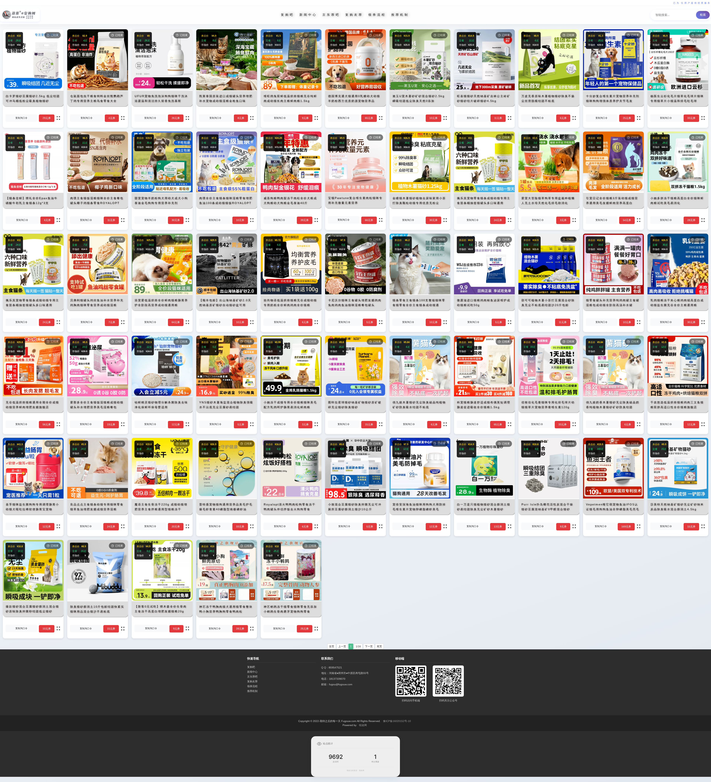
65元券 (369, 118)
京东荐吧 (331, 14)
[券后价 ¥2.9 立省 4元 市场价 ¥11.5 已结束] (97, 89)
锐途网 (363, 725)
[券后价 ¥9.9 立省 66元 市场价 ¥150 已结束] (355, 191)
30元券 (176, 220)
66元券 (369, 220)
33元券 (691, 118)
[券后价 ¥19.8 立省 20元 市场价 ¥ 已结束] (162, 497)
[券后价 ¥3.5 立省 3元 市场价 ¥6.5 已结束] (548, 191)
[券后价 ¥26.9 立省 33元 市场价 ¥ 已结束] (226, 497)
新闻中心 (308, 14)
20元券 (176, 526)
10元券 (433, 118)
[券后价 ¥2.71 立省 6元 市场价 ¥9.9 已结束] (33, 191)
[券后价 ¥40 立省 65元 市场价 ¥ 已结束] (484, 395)
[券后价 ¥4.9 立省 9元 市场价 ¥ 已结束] (162, 599)
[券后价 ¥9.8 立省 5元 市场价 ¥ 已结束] (355, 497)
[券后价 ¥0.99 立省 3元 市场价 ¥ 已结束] (291, 395)
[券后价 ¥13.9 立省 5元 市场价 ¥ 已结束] (226, 395)
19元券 (111, 424)
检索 (703, 14)
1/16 (358, 646)
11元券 (498, 118)
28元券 (691, 220)
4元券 (112, 118)
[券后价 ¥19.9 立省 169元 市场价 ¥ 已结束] (613, 497)
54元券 (627, 220)
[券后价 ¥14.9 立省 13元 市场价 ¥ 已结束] (484, 497)
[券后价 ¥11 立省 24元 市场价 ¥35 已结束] (484, 191)
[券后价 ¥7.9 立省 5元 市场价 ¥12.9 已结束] (355, 293)
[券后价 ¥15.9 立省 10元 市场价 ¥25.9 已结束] (420, 89)
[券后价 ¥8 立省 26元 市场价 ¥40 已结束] (162, 89)
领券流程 (377, 14)
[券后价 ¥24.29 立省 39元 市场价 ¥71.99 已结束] (291, 191)
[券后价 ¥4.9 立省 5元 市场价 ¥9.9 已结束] (484, 293)
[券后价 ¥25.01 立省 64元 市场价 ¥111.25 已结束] (162, 293)
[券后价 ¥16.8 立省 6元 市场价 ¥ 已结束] (291, 497)
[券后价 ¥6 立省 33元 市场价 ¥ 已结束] (548, 395)
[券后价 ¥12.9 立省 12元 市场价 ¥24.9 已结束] (162, 395)
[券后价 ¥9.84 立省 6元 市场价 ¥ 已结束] (420, 395)
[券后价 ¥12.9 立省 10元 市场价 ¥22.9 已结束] (613, 293)
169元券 (626, 526)
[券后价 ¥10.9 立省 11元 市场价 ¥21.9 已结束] (548, 293)
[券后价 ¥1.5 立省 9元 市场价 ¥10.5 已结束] (291, 89)
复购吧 (287, 14)
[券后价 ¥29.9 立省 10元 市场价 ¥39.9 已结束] (226, 293)
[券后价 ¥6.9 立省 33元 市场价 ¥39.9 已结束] (677, 89)
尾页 (379, 646)
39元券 (305, 220)
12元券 (176, 424)
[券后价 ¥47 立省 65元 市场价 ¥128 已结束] (355, 89)
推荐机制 (400, 14)
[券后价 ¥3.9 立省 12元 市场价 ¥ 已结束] (677, 395)
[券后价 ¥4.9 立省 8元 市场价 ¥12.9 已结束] (226, 89)
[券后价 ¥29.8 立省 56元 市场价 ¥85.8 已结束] (33, 395)
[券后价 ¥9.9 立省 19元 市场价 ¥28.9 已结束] (97, 395)
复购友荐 (354, 14)
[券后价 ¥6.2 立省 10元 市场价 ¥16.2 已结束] (420, 293)
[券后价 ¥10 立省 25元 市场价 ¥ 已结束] (291, 599)
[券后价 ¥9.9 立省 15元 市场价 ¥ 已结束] (677, 497)
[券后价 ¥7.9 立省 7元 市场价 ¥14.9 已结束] (97, 293)
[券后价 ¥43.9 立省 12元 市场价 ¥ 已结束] (33, 497)
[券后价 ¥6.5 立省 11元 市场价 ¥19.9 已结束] (97, 191)
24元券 (498, 220)
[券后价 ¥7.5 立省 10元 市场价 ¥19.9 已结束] (226, 191)
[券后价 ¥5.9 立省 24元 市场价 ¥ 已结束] (97, 497)
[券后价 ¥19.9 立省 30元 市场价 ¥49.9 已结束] (162, 191)
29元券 (47, 118)
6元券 (563, 118)
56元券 (47, 424)
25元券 (627, 118)
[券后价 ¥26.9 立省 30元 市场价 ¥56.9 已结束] (420, 191)
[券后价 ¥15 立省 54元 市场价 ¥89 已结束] (613, 191)
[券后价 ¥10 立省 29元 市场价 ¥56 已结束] (33, 89)
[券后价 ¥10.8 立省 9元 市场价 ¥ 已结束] (548, 497)
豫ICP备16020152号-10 (397, 721)
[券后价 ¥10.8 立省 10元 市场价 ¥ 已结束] (33, 599)
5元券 (369, 322)
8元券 (241, 118)
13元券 (498, 526)
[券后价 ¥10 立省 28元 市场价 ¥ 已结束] (226, 599)
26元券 (176, 118)
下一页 (369, 646)
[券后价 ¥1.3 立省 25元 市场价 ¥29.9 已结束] (613, 89)
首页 (331, 646)
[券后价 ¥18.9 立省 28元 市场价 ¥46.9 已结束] (677, 191)
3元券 (563, 220)
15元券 (369, 424)
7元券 (112, 322)
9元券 (305, 118)
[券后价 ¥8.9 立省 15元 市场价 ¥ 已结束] (97, 599)
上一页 (342, 646)
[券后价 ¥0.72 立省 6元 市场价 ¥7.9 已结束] (291, 293)
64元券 (176, 322)
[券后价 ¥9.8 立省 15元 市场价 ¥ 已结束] (355, 395)
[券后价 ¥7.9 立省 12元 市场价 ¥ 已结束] (420, 497)
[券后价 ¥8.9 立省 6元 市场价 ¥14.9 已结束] (548, 89)
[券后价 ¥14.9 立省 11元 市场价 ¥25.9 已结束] (484, 89)
